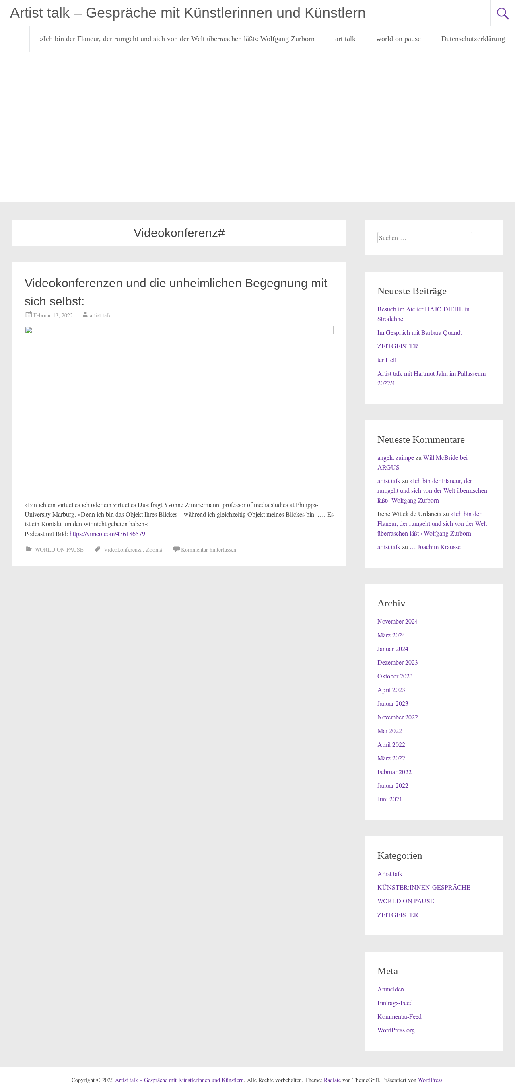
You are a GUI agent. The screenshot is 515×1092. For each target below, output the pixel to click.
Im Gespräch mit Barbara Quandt (419, 332)
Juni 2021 (389, 799)
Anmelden (390, 989)
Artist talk (389, 873)
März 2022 (391, 758)
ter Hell (386, 359)
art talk (345, 39)
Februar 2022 (394, 771)
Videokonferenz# (123, 549)
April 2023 (391, 689)
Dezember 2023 (397, 662)
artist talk (100, 315)
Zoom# (154, 549)
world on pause (398, 39)
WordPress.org (396, 1030)
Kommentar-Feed (399, 1016)
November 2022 (397, 717)
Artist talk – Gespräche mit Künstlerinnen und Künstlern (188, 12)
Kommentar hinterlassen (208, 549)
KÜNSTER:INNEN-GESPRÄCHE (423, 887)
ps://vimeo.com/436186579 (110, 533)
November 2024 (397, 621)
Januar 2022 (392, 785)
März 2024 (391, 634)
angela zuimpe (395, 457)
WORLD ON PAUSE (59, 549)
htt (73, 533)
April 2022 (391, 744)
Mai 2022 (389, 730)
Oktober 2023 (395, 676)
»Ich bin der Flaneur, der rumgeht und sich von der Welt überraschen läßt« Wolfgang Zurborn (177, 39)
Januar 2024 (392, 648)
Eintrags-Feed (395, 1002)
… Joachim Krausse (435, 546)
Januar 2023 (392, 703)
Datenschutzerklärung (473, 39)
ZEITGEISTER (397, 346)
